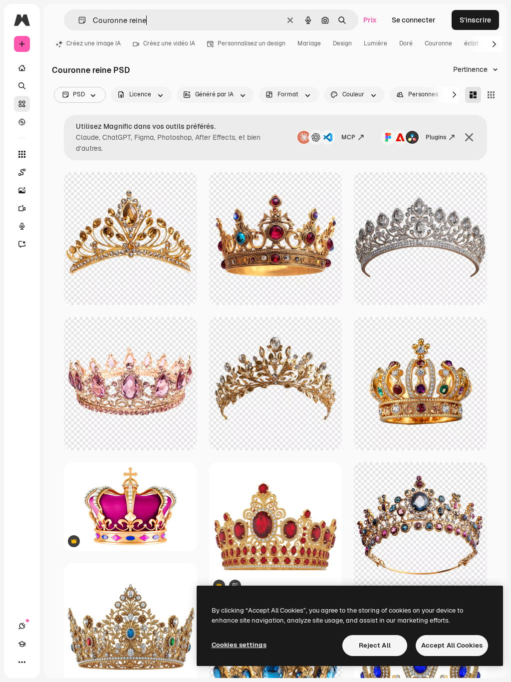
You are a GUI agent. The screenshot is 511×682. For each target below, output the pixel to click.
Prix (370, 19)
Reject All (375, 645)
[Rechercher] (22, 86)
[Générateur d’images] (22, 190)
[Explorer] (22, 122)
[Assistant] (22, 244)
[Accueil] (22, 68)
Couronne (438, 43)
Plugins (436, 137)
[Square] (491, 95)
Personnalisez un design (251, 43)
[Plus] (22, 662)
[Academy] (22, 644)
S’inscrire (475, 19)
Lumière (375, 43)
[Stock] (22, 104)
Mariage (309, 43)
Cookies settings (239, 645)
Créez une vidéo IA (169, 43)
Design (342, 43)
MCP (348, 137)
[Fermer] (469, 137)
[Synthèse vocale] (22, 226)
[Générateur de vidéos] (22, 208)
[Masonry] (473, 95)
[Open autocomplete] (78, 20)
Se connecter (414, 19)
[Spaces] (22, 172)
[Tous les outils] (22, 154)
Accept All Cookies (452, 645)
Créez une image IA (93, 43)
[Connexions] (22, 626)
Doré (406, 43)
